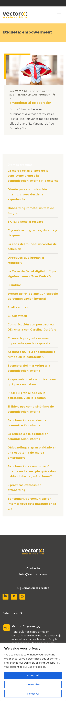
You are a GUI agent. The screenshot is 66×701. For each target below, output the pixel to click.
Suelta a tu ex (18, 307)
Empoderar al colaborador (30, 103)
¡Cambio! (14, 285)
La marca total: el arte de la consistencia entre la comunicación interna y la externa (33, 175)
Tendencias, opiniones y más (37, 94)
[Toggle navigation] (59, 13)
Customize (33, 684)
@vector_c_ (33, 626)
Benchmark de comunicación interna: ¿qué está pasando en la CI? (32, 503)
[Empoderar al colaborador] (34, 70)
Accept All (33, 675)
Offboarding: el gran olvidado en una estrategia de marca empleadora (32, 452)
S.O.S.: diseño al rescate (25, 221)
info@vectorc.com (33, 574)
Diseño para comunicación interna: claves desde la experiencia (27, 194)
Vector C (18, 626)
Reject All (33, 693)
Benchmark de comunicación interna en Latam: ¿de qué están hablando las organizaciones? (32, 471)
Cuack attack (17, 316)
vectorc (21, 91)
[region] (33, 672)
